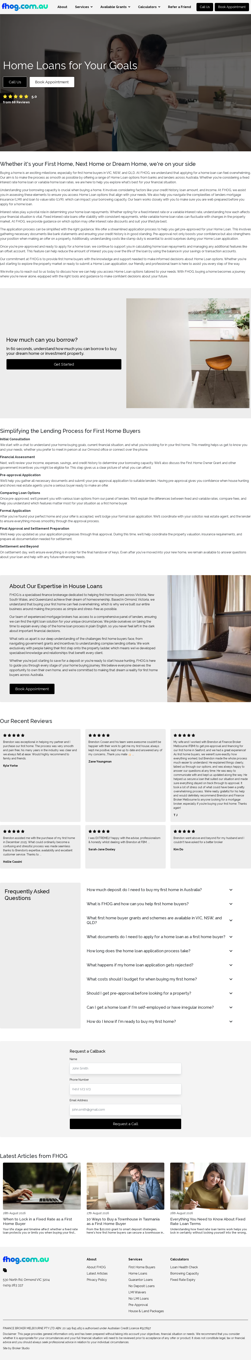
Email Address (79, 1100)
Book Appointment (232, 7)
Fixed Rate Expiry (182, 1280)
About (62, 7)
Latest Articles (97, 1273)
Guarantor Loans (140, 1280)
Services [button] (82, 7)
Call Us (205, 7)
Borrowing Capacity (184, 1273)
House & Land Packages (146, 1311)
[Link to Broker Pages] (5, 1270)
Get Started (64, 364)
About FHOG (96, 1267)
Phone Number (79, 1079)
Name (73, 1059)
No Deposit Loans (141, 1286)
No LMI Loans (138, 1298)
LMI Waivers (137, 1292)
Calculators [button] (147, 7)
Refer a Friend (179, 7)
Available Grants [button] (113, 7)
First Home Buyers (141, 1267)
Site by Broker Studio (16, 1348)
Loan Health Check (184, 1267)
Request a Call (125, 1124)
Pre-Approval (138, 1305)
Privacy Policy (97, 1280)
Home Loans (137, 1273)
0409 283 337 (13, 1285)
